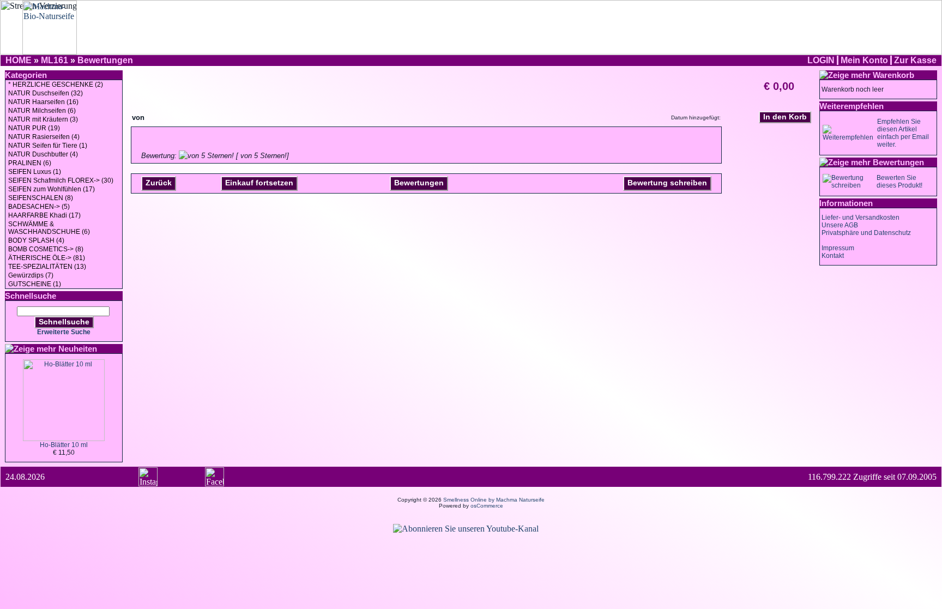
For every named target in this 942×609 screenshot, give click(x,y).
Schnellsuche (64, 321)
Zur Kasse (915, 60)
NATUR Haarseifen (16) (43, 102)
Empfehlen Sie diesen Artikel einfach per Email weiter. (903, 133)
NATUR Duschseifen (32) (45, 93)
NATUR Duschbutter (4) (43, 154)
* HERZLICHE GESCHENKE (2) (55, 84)
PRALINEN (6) (29, 163)
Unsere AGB (840, 225)
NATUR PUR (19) (34, 128)
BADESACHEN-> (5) (39, 206)
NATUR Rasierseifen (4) (44, 137)
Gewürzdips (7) (30, 275)
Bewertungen (105, 60)
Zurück (159, 182)
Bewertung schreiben (667, 182)
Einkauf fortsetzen (259, 182)
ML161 (54, 60)
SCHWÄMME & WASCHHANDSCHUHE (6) (49, 228)
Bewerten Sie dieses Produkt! (899, 181)
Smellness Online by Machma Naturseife (494, 500)
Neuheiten (77, 348)
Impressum (838, 248)
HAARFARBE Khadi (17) (44, 215)
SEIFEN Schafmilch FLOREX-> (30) (60, 180)
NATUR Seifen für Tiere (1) (47, 145)
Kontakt (833, 256)
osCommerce (486, 506)
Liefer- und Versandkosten (860, 217)
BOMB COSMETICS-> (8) (45, 249)
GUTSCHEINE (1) (34, 284)
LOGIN (821, 60)
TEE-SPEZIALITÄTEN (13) (47, 266)
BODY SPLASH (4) (36, 240)
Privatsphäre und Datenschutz (866, 233)
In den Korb (785, 116)
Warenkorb (893, 75)
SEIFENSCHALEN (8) (40, 198)
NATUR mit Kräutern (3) (43, 119)
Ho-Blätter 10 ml (64, 445)
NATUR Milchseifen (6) (42, 110)
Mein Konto (864, 60)
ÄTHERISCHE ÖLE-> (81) (46, 258)
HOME (18, 60)
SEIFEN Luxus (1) (34, 172)
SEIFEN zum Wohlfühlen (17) (51, 189)
